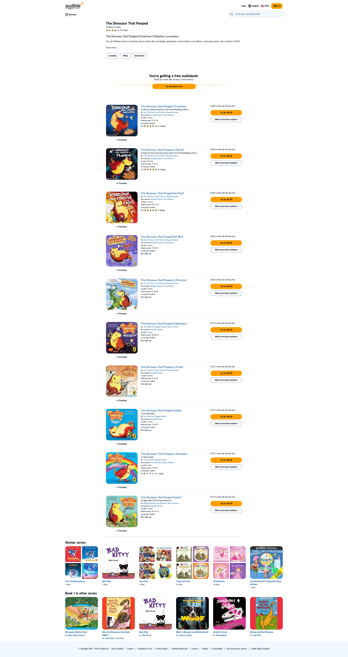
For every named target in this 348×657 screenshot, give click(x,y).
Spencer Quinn (185, 635)
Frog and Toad (183, 581)
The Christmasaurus (75, 581)
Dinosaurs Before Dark (76, 632)
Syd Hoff (257, 635)
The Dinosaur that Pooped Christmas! (164, 106)
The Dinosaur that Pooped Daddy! (161, 410)
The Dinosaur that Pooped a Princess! (164, 280)
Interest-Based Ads (180, 649)
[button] (112, 48)
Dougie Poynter (172, 112)
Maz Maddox (221, 635)
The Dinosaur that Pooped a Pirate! (162, 367)
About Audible (117, 649)
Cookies (205, 649)
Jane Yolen (109, 638)
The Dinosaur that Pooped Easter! (161, 497)
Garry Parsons (160, 112)
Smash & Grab (220, 632)
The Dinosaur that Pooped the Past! (162, 193)
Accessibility (217, 649)
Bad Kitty (106, 581)
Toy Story (143, 581)
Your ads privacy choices (236, 649)
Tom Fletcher (149, 112)
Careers (130, 649)
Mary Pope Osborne (76, 635)
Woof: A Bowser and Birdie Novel (192, 632)
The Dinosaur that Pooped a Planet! (162, 150)
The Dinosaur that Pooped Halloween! (164, 323)
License (195, 649)
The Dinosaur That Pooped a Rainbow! (164, 454)
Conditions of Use (144, 649)
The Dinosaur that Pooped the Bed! (162, 237)
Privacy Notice (162, 649)
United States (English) (260, 649)
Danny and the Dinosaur (261, 632)
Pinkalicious (219, 581)
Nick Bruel (146, 635)
